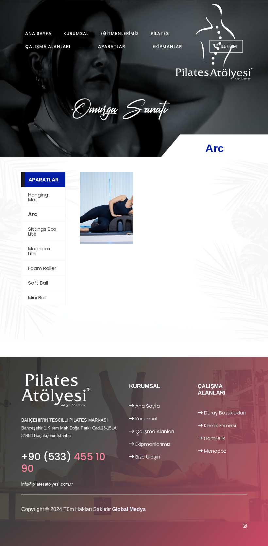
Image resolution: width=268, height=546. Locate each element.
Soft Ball (38, 282)
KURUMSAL (76, 33)
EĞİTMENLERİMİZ (119, 33)
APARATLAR (111, 46)
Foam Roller (42, 268)
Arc (32, 214)
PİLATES (160, 33)
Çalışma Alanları (154, 431)
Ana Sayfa (147, 405)
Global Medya (129, 509)
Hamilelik (214, 438)
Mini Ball (37, 297)
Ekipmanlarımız (152, 444)
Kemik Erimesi (219, 425)
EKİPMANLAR (167, 46)
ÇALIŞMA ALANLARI (48, 46)
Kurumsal (145, 418)
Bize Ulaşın (147, 456)
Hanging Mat (38, 197)
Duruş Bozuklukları (224, 412)
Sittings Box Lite (42, 231)
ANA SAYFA (38, 33)
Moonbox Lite (39, 251)
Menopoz (214, 450)
